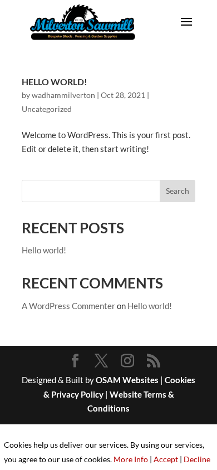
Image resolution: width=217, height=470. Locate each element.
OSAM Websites (127, 380)
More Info (131, 459)
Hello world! (54, 81)
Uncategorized (47, 109)
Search (177, 190)
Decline (197, 459)
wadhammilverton (63, 95)
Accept (166, 459)
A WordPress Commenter (68, 306)
